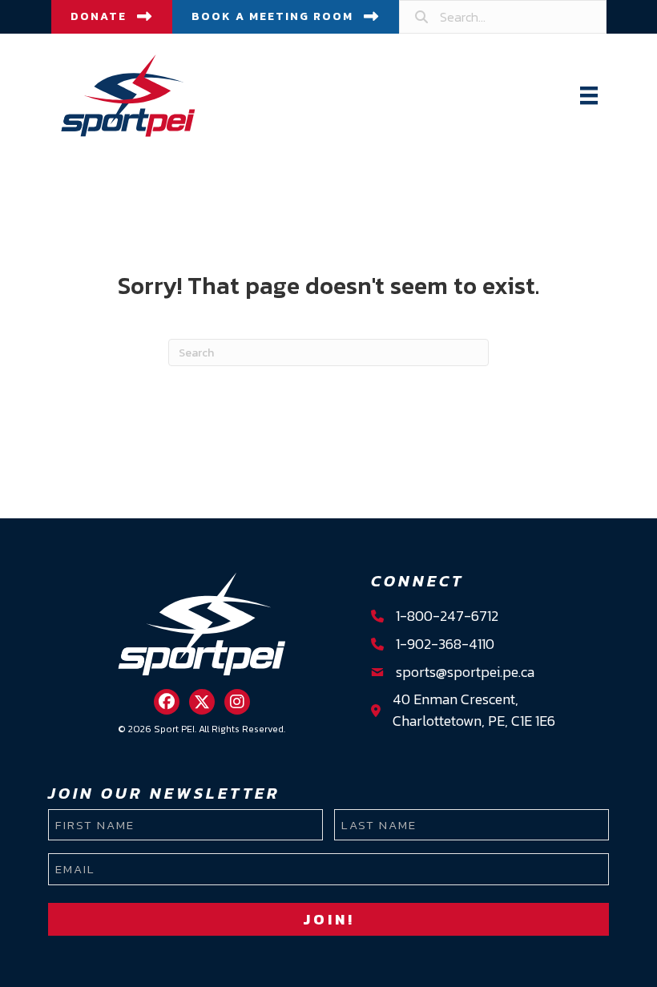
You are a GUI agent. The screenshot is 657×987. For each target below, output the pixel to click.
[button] (166, 702)
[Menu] (589, 95)
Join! (329, 919)
